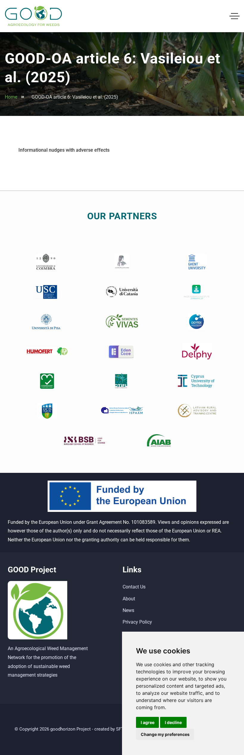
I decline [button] (173, 722)
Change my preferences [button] (165, 734)
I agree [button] (147, 722)
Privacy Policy (137, 622)
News (128, 610)
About (129, 599)
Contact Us (134, 587)
